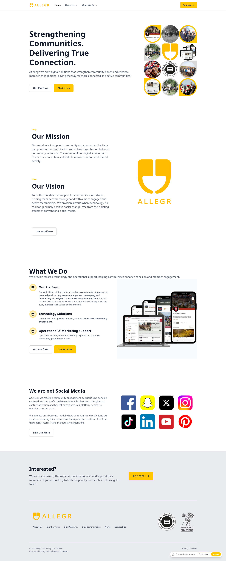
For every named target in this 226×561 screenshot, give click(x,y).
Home (58, 5)
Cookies (193, 548)
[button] (71, 5)
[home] (39, 5)
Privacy (185, 548)
